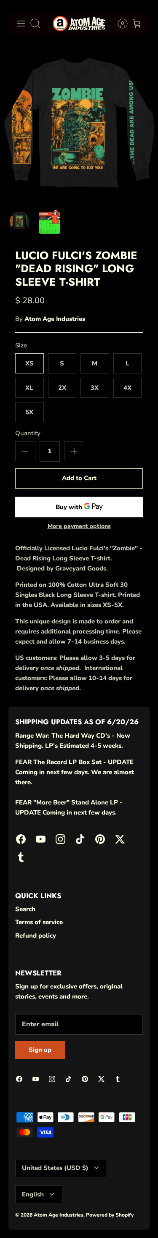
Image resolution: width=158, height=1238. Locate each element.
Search (25, 909)
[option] (79, 122)
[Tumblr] (21, 857)
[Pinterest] (100, 839)
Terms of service (39, 922)
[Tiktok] (80, 839)
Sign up (40, 1050)
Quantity (27, 433)
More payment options (79, 526)
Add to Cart (79, 478)
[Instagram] (60, 839)
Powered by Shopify (110, 1215)
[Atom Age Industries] (79, 23)
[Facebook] (21, 839)
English (33, 1194)
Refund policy (35, 935)
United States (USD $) (55, 1168)
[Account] (118, 23)
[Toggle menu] (21, 23)
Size (21, 345)
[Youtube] (41, 839)
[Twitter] (120, 839)
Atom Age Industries (54, 319)
